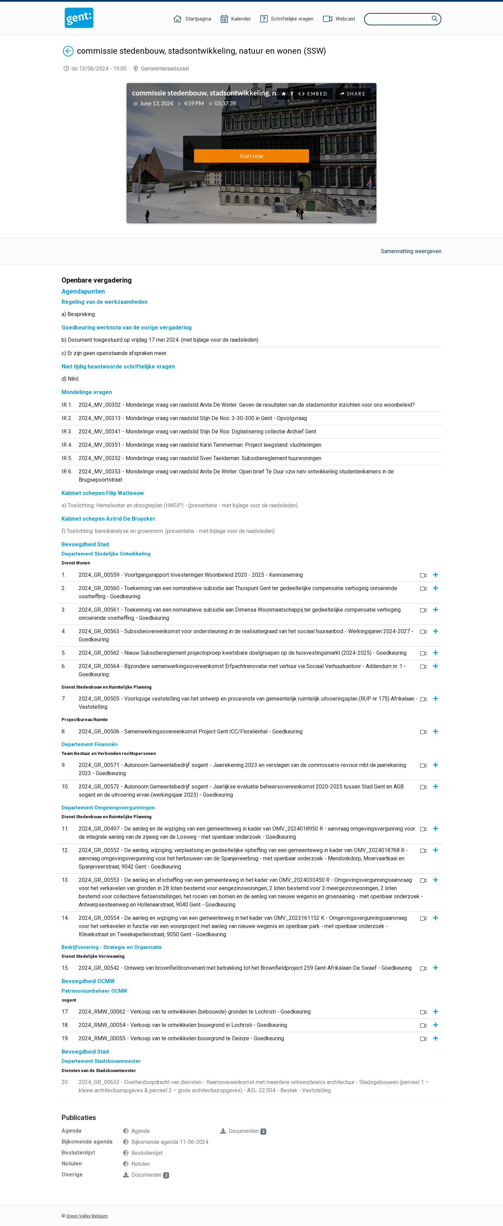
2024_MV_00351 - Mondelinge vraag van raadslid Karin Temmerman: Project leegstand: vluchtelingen (200, 445)
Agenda (140, 1131)
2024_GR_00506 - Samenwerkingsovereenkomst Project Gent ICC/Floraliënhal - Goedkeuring (190, 731)
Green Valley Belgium (87, 1215)
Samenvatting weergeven (411, 251)
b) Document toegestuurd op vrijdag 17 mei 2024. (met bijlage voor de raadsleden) (160, 340)
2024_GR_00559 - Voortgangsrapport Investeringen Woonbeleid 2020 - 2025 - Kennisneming (191, 575)
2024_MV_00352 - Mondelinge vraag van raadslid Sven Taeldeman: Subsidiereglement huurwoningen (200, 458)
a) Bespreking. (79, 314)
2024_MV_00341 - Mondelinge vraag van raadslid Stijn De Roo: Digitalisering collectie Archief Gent (197, 431)
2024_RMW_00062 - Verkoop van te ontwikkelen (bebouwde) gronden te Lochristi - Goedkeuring (195, 1011)
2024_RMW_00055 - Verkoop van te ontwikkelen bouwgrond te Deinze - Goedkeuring (181, 1038)
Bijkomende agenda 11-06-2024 (169, 1142)
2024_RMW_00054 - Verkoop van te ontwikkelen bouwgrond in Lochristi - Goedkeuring (183, 1025)
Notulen (140, 1164)
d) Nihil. (70, 379)
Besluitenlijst (147, 1153)
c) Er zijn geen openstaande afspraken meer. (114, 353)
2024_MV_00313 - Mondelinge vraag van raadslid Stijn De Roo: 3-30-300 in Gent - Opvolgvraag (193, 418)
